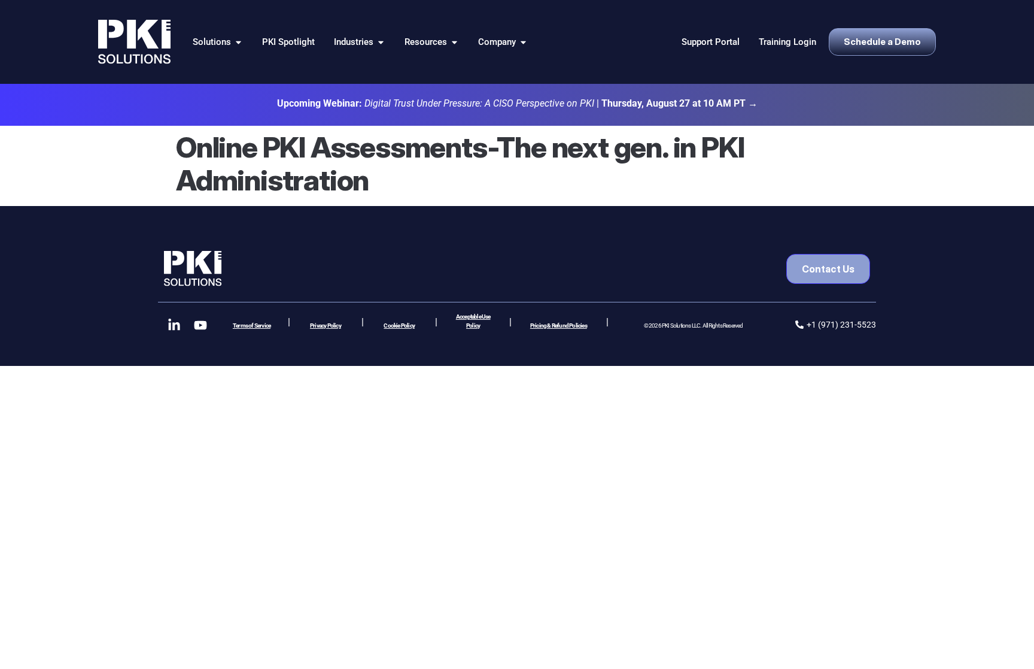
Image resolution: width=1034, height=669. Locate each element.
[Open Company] (523, 42)
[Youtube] (200, 325)
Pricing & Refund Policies (558, 325)
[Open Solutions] (238, 42)
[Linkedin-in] (174, 325)
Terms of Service (251, 325)
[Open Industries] (380, 42)
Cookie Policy (399, 325)
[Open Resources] (454, 42)
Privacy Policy (325, 325)
